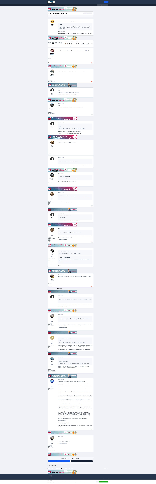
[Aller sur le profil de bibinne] (52, 276)
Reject (97, 481)
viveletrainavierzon (52, 178)
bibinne (52, 279)
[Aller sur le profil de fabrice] (67, 43)
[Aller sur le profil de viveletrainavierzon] (69, 43)
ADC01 (52, 361)
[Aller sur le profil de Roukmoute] (52, 50)
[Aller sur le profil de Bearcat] (71, 43)
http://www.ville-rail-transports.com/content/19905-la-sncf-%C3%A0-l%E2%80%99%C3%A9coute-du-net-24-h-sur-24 (75, 33)
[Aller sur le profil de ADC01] (52, 359)
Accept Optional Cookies (104, 481)
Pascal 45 (52, 24)
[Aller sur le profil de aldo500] (65, 43)
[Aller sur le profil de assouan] (52, 71)
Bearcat (52, 253)
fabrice (52, 318)
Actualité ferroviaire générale (63, 15)
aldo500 (52, 145)
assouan (52, 74)
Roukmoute (52, 53)
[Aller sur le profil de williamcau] (52, 338)
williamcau (52, 340)
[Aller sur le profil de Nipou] (52, 381)
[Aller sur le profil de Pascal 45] (52, 21)
